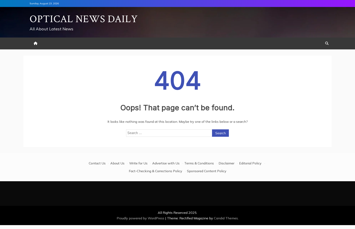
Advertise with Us (166, 163)
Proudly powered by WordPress (141, 218)
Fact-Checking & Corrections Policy (155, 171)
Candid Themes (226, 218)
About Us (117, 163)
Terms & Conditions (199, 163)
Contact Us (97, 163)
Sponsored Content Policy (206, 171)
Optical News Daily (84, 19)
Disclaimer (226, 163)
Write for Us (138, 163)
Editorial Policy (250, 163)
